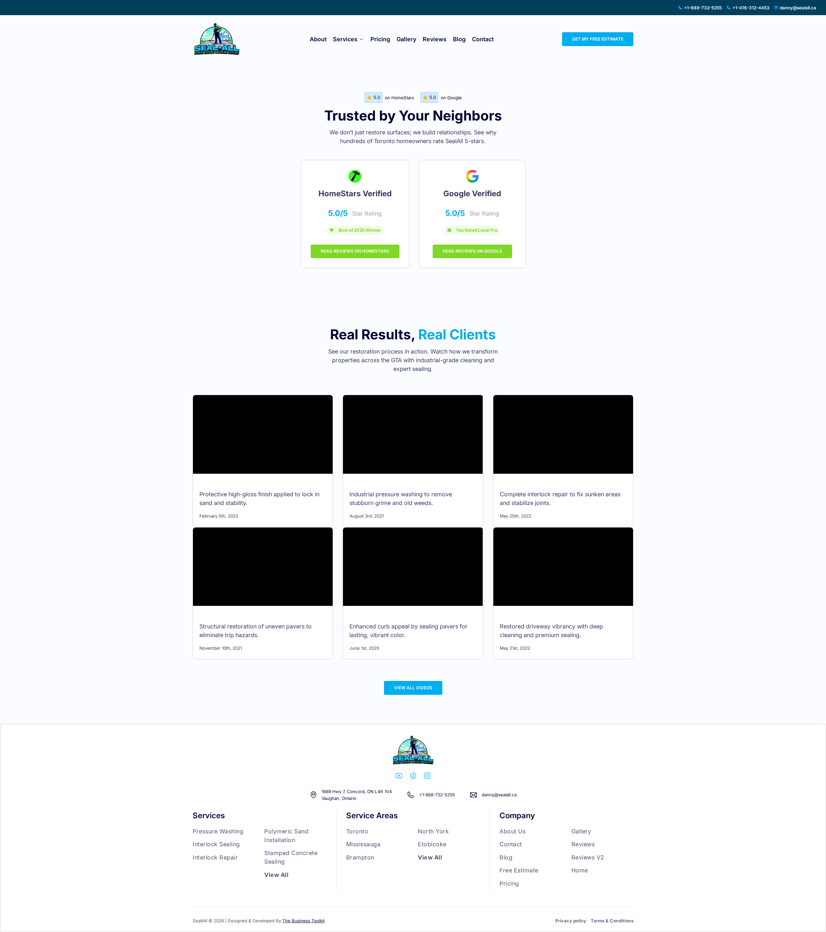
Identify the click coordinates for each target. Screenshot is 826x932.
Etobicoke (432, 844)
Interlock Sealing (216, 844)
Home (579, 870)
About (318, 39)
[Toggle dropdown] (361, 39)
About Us (512, 831)
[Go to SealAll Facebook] (413, 777)
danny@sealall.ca (499, 794)
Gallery (406, 39)
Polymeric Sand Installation (286, 835)
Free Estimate (519, 870)
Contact (483, 39)
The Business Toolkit (303, 920)
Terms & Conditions (612, 920)
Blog (459, 39)
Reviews (435, 39)
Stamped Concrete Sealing (290, 857)
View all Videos (413, 687)
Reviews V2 (587, 857)
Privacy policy (571, 920)
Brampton (360, 857)
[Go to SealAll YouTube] (399, 777)
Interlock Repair (215, 857)
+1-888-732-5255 (437, 794)
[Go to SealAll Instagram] (427, 777)
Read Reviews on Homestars (355, 251)
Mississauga (363, 844)
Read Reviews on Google (472, 251)
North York (433, 831)
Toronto (357, 831)
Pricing (380, 39)
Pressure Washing (218, 831)
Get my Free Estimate (597, 39)
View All (276, 874)
